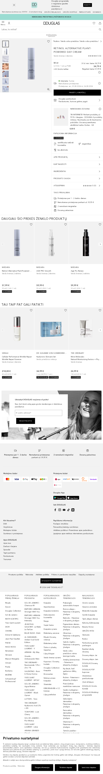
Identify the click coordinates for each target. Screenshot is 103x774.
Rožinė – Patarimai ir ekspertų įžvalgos (71, 678)
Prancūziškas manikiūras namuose (71, 685)
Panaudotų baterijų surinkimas (65, 527)
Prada (7, 667)
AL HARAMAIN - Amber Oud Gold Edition (31, 639)
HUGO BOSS (10, 647)
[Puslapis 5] (5, 74)
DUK (5, 524)
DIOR (7, 627)
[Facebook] (55, 510)
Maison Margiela (12, 659)
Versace (8, 655)
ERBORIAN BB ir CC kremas (52, 689)
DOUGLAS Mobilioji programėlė (90, 693)
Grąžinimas (8, 527)
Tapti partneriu (9, 553)
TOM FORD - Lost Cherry (31, 713)
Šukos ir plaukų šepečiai (50, 648)
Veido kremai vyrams (52, 658)
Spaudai (6, 550)
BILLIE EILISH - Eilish (32, 633)
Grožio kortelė (70, 12)
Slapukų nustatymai (86, 575)
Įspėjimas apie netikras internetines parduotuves (73, 533)
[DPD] (57, 479)
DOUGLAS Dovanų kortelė (90, 664)
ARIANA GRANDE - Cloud (32, 732)
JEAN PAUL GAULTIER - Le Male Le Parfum (32, 627)
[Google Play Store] (59, 498)
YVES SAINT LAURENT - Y (29, 647)
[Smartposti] (66, 479)
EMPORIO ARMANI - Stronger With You (32, 610)
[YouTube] (64, 510)
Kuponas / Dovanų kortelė (51, 663)
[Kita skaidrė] (100, 244)
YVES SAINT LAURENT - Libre (31, 725)
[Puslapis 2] (5, 51)
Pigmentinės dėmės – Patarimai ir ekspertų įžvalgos (71, 627)
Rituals (8, 603)
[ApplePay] (34, 479)
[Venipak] (93, 479)
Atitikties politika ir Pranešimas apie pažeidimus (72, 530)
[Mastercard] (7, 479)
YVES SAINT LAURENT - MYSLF (31, 679)
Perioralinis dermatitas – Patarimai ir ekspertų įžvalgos (71, 714)
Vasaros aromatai (89, 607)
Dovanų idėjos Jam (90, 659)
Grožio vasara (88, 603)
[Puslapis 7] (5, 89)
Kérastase (9, 651)
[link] (17, 257)
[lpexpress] (75, 479)
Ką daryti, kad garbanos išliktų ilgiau (69, 671)
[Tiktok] (68, 510)
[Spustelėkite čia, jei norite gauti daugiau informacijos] (99, 72)
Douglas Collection (13, 611)
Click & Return (88, 682)
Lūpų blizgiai (49, 654)
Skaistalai (47, 684)
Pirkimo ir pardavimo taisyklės (64, 575)
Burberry (9, 671)
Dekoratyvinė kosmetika (49, 616)
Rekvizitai (29, 575)
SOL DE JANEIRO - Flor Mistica (32, 719)
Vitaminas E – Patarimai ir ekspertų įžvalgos (71, 724)
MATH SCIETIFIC (11, 619)
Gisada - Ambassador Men (31, 657)
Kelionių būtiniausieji (90, 623)
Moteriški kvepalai (89, 611)
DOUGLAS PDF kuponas (88, 671)
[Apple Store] (73, 498)
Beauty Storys (88, 627)
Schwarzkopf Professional (10, 680)
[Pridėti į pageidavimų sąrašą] (48, 41)
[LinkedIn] (73, 510)
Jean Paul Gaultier (12, 639)
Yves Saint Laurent (12, 623)
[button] (14, 5)
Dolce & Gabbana (12, 635)
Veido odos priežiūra (69, 41)
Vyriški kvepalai (88, 615)
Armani (8, 663)
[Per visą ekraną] (48, 89)
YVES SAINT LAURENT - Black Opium (31, 692)
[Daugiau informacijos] (100, 109)
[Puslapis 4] (5, 66)
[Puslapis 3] (5, 59)
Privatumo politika (16, 575)
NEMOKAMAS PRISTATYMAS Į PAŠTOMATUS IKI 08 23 (51, 17)
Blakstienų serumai (51, 633)
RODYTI (87, 5)
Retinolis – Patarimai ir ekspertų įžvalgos (71, 619)
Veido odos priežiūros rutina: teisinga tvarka (70, 653)
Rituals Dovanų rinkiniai (50, 638)
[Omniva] (84, 479)
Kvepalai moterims (51, 611)
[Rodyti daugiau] (101, 41)
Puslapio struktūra (60, 524)
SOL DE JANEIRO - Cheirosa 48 (32, 604)
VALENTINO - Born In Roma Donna (32, 672)
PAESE (8, 643)
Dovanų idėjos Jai (89, 655)
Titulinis (56, 41)
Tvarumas (7, 559)
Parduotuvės (85, 12)
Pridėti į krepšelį (77, 92)
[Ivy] (43, 479)
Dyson (8, 607)
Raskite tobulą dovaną (88, 650)
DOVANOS (97, 12)
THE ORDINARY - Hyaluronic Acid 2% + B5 (32, 705)
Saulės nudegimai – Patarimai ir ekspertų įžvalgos (71, 692)
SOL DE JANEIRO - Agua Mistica (32, 685)
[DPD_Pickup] (57, 485)
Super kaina (49, 625)
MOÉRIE (8, 675)
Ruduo (85, 639)
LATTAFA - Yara (30, 699)
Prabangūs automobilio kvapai (71, 604)
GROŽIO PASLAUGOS (52, 12)
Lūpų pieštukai (50, 695)
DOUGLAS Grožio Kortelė (89, 687)
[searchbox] (51, 29)
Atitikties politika (42, 575)
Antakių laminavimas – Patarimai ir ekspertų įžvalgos (71, 662)
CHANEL (8, 631)
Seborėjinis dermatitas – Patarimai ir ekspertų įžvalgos (71, 703)
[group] (5, 66)
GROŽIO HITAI (88, 631)
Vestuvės (86, 635)
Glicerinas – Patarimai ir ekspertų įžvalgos (71, 635)
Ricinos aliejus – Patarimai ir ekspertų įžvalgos (71, 611)
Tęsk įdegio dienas (90, 619)
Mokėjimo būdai (10, 530)
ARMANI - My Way (31, 652)
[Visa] (16, 479)
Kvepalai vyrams (50, 629)
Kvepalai (47, 603)
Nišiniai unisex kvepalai (49, 679)
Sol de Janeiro (11, 615)
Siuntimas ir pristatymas (13, 533)
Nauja (46, 621)
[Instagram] (60, 510)
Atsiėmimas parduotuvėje (87, 677)
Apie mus (7, 543)
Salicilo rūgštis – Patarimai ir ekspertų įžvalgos (71, 644)
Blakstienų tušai (50, 643)
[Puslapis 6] (5, 81)
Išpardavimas (49, 607)
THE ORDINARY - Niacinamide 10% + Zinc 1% (32, 665)
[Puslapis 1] (5, 44)
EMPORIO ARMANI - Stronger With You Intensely (32, 618)
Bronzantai (48, 674)
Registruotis (25, 421)
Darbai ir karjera (10, 546)
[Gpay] (25, 479)
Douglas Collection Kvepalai (52, 669)
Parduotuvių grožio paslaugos (90, 644)
